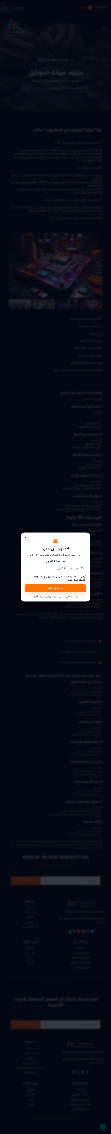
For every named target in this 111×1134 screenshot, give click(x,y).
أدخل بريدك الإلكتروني (55, 561)
